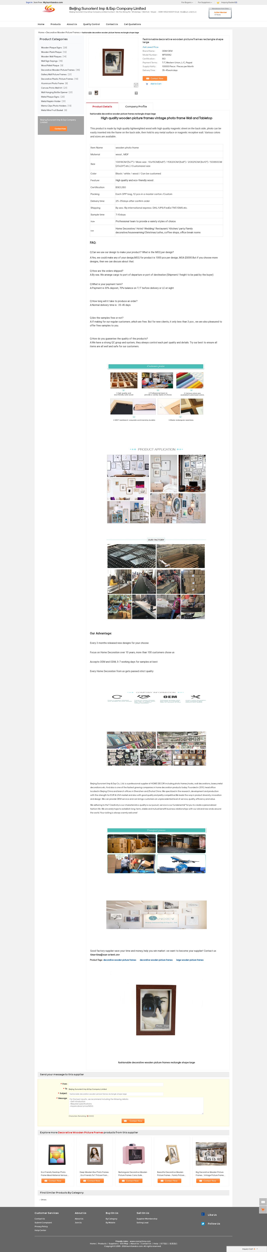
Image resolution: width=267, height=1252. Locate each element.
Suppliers (113, 1243)
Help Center (40, 1230)
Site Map (124, 1243)
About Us (72, 24)
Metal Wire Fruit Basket (52, 110)
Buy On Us (112, 1213)
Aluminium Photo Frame (52, 83)
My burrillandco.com (53, 2)
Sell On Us (143, 1213)
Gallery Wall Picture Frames (54, 74)
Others (43, 1200)
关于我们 (164, 1243)
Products (56, 24)
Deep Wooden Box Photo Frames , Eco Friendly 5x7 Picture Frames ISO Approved (94, 1175)
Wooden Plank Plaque (51, 52)
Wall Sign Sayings (49, 61)
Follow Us (214, 1223)
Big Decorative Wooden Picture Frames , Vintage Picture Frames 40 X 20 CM (210, 1175)
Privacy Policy (41, 1226)
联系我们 (173, 1243)
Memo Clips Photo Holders (54, 105)
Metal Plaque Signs (50, 97)
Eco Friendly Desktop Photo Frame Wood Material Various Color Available (54, 1175)
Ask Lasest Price (150, 47)
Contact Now (60, 129)
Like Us (212, 1214)
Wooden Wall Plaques (51, 56)
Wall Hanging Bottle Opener (54, 92)
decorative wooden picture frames (119, 960)
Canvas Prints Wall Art (52, 88)
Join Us (78, 1222)
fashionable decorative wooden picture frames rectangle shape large (123, 113)
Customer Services (47, 1213)
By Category (111, 1219)
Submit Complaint (43, 1222)
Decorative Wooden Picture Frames (63, 32)
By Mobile (110, 1222)
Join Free (37, 2)
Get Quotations (132, 24)
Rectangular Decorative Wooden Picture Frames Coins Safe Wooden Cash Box (132, 1175)
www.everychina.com (140, 1241)
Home (41, 24)
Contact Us (112, 24)
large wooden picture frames (189, 960)
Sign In (29, 2)
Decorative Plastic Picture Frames (57, 79)
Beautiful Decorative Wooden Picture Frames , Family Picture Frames (170, 1175)
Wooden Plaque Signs (51, 47)
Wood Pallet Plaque (50, 65)
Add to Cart (155, 84)
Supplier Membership (147, 1219)
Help (155, 1243)
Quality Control (91, 24)
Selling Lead (142, 1222)
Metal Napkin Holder (51, 101)
